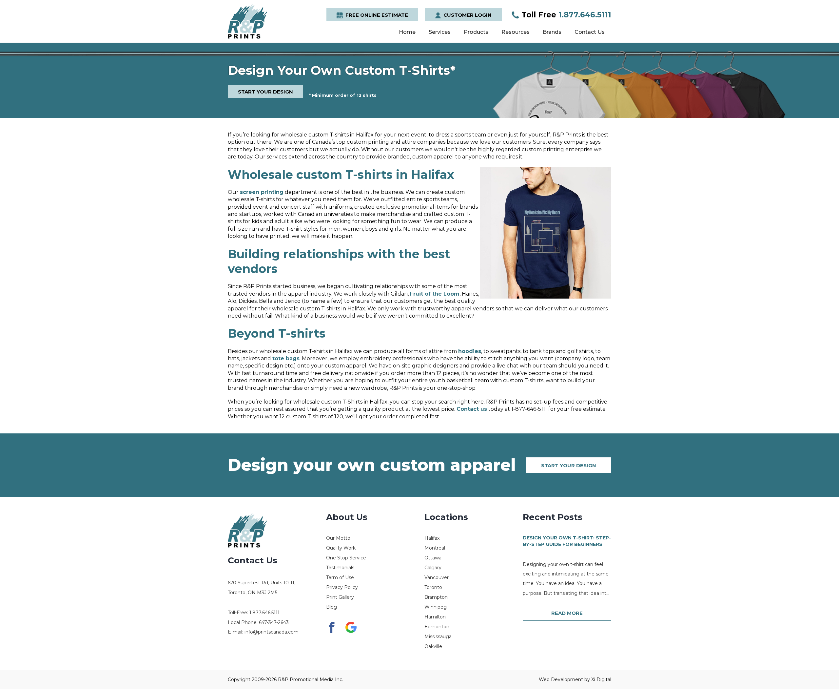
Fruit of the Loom (434, 294)
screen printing (261, 192)
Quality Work (341, 548)
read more (567, 613)
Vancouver (436, 577)
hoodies (469, 351)
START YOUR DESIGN (265, 92)
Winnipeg (435, 607)
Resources (515, 32)
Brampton (436, 597)
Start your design (568, 465)
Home (407, 32)
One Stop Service (346, 558)
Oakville (433, 646)
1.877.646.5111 (566, 14)
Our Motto (338, 538)
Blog (331, 607)
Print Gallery (340, 597)
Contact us (472, 409)
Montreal (434, 548)
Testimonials (340, 568)
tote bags (286, 358)
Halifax (431, 538)
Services (440, 32)
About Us (346, 517)
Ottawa (432, 558)
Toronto (433, 587)
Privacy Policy (342, 587)
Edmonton (436, 627)
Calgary (432, 568)
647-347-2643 (274, 622)
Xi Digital (601, 679)
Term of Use (340, 577)
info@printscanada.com (271, 632)
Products (476, 32)
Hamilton (435, 617)
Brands (552, 32)
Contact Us (590, 32)
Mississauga (438, 636)
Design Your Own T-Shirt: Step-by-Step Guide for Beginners (567, 541)
